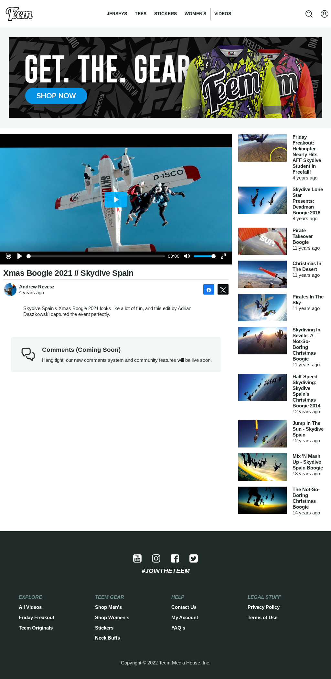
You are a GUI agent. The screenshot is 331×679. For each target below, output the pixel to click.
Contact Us (184, 607)
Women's (195, 13)
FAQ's (178, 627)
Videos (222, 13)
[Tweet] (223, 289)
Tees (140, 13)
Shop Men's (108, 607)
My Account (184, 617)
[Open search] (309, 14)
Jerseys (117, 13)
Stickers (165, 13)
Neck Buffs (107, 638)
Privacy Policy (264, 607)
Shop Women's (112, 617)
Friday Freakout (36, 617)
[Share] (209, 289)
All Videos (30, 607)
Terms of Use (262, 617)
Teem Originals (36, 627)
